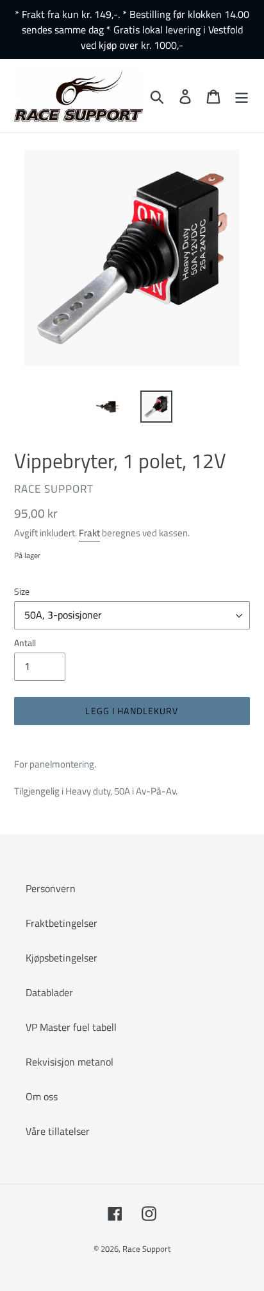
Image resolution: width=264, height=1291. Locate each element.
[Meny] (241, 95)
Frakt (89, 532)
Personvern (51, 888)
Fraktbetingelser (61, 923)
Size (21, 591)
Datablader (49, 992)
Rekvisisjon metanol (69, 1061)
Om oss (42, 1096)
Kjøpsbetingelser (61, 957)
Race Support (146, 1248)
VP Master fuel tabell (71, 1027)
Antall (25, 642)
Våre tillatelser (58, 1131)
